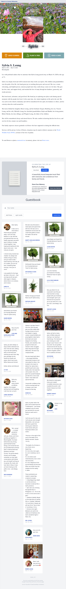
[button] (11, 300)
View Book (36, 170)
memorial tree (21, 140)
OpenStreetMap (34, 584)
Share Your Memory (55, 188)
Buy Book (44, 170)
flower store (45, 140)
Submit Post (57, 215)
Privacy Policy (28, 582)
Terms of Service (37, 582)
